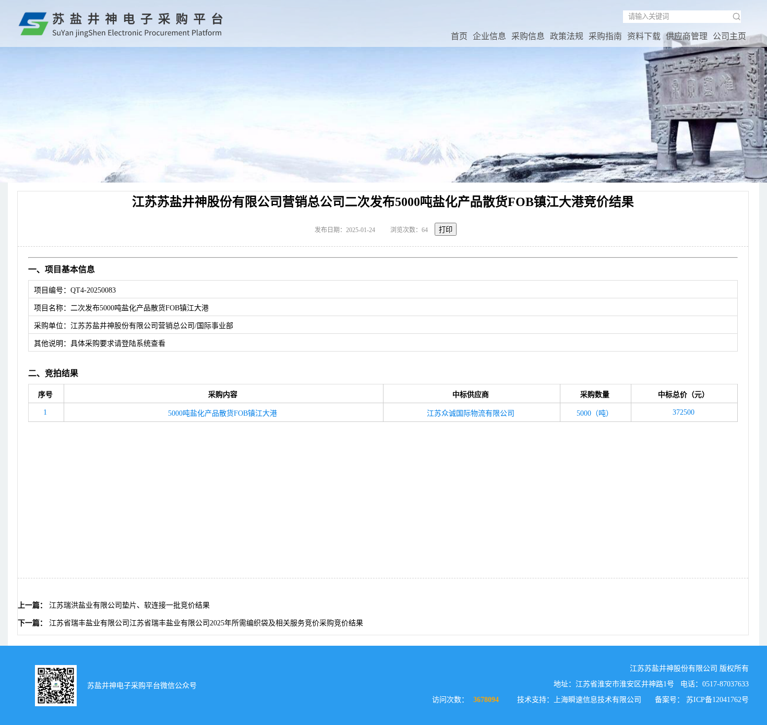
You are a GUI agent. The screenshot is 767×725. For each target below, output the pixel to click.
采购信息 (528, 36)
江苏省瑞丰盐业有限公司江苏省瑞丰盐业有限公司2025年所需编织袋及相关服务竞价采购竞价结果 (206, 623)
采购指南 (605, 36)
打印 (445, 230)
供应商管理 (687, 36)
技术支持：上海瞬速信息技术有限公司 (579, 700)
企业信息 (489, 36)
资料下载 (644, 36)
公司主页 (729, 36)
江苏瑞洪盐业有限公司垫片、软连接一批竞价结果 (129, 605)
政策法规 (566, 36)
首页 (459, 36)
